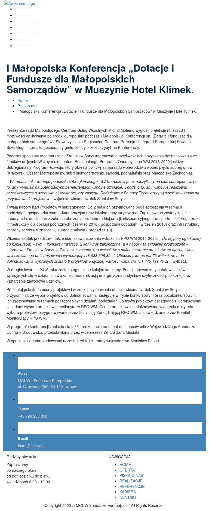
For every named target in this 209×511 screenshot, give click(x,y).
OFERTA (23, 15)
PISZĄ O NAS (28, 21)
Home (22, 100)
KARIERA (24, 39)
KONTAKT (25, 45)
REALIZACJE (28, 27)
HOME (21, 9)
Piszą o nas (27, 105)
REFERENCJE (28, 33)
